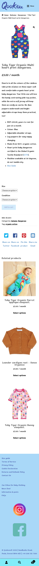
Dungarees (22, 15)
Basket (30, 560)
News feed (6, 488)
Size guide (6, 458)
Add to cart (8, 207)
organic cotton (11, 224)
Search (19, 562)
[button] (34, 27)
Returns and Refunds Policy (13, 472)
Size (3, 186)
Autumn (14, 221)
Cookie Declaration (10, 468)
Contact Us (6, 475)
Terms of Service (9, 462)
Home (6, 15)
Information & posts (10, 492)
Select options (19, 313)
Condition (6, 195)
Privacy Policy (7, 465)
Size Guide (11, 166)
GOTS (25, 155)
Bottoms (13, 15)
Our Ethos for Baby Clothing (13, 485)
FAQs (4, 495)
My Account (6, 562)
